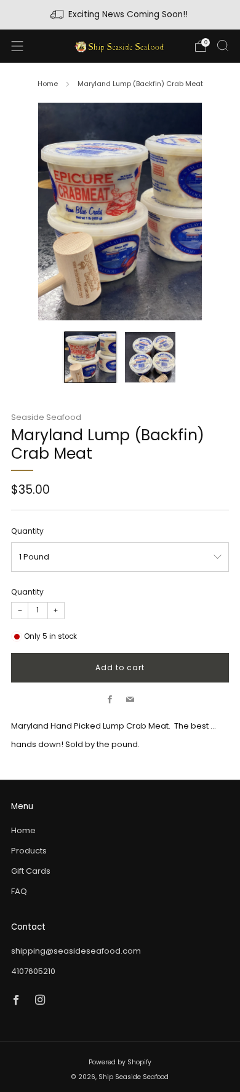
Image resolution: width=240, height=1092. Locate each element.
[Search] (223, 45)
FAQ (19, 891)
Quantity (27, 531)
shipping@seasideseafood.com (76, 951)
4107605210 (33, 971)
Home (48, 84)
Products (29, 851)
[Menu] (17, 46)
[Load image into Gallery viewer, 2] (150, 357)
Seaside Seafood (46, 417)
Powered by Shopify (120, 1062)
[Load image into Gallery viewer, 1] (90, 357)
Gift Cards (30, 871)
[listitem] (120, 15)
